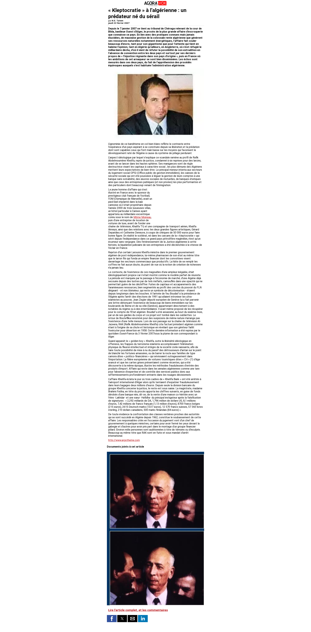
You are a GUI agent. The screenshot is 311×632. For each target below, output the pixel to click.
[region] (178, 205)
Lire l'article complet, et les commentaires (138, 610)
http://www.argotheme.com (124, 440)
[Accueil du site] (155, 5)
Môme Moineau (142, 217)
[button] (112, 618)
